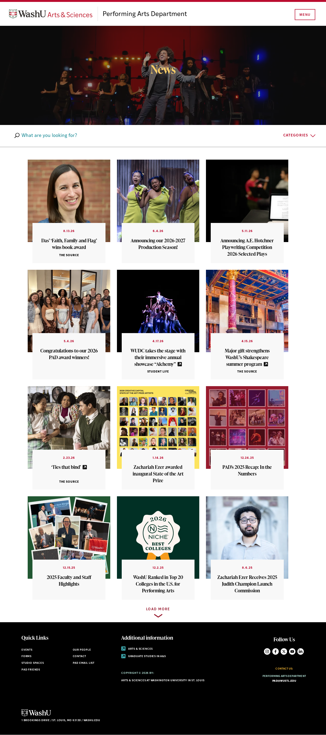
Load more (158, 609)
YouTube (292, 651)
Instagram (267, 651)
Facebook (275, 651)
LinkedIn (300, 651)
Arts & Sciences (140, 649)
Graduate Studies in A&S (146, 656)
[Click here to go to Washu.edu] (36, 715)
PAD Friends (30, 670)
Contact (79, 656)
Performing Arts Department (145, 14)
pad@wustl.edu (284, 681)
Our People (82, 650)
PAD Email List (84, 663)
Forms (26, 656)
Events (26, 650)
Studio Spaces (32, 663)
